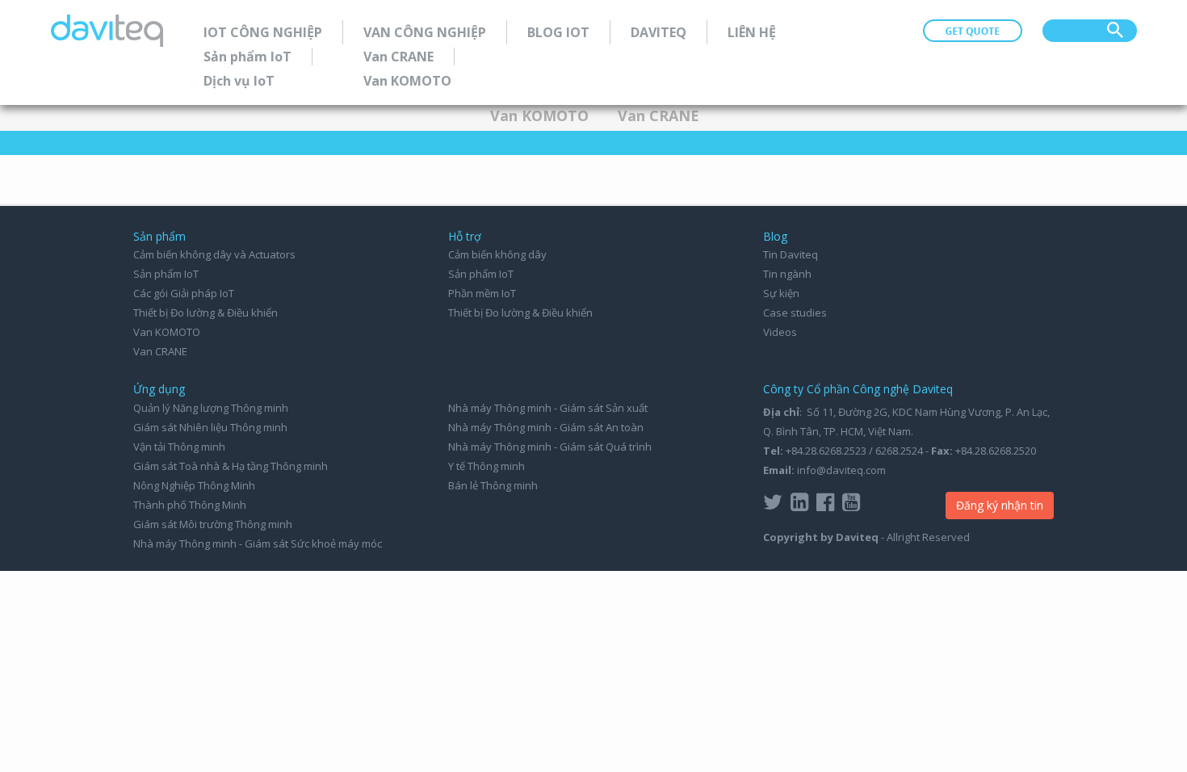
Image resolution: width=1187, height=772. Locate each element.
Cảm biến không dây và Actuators (214, 254)
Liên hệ (752, 32)
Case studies (795, 312)
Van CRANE (398, 56)
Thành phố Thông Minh (189, 504)
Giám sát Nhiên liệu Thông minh (210, 427)
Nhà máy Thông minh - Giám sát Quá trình (550, 446)
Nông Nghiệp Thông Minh (194, 485)
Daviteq (658, 32)
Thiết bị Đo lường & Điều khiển (205, 312)
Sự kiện (781, 293)
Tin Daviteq (790, 254)
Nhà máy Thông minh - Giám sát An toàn (546, 427)
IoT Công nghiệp (262, 32)
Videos (780, 332)
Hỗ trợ (464, 236)
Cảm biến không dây (497, 254)
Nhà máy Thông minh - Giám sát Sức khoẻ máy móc (257, 543)
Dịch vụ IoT (239, 81)
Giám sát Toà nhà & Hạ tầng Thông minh (230, 466)
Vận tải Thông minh (179, 446)
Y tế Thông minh (486, 466)
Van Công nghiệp (424, 32)
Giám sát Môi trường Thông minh (212, 524)
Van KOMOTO (407, 81)
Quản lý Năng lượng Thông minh (210, 408)
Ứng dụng (159, 388)
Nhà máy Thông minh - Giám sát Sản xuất (548, 408)
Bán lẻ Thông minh (493, 485)
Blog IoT (558, 32)
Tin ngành (787, 273)
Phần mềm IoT (482, 293)
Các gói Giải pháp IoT (183, 293)
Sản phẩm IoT (247, 56)
